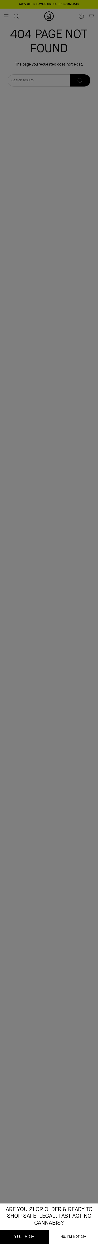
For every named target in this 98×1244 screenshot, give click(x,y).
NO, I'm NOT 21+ (73, 1237)
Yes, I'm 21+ (24, 1237)
